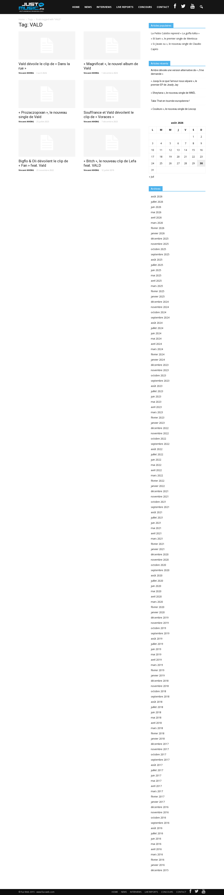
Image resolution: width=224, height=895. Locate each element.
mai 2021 (156, 528)
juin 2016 (156, 838)
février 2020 (157, 607)
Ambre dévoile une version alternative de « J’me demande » (177, 72)
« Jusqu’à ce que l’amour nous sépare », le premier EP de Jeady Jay (174, 83)
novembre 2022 (160, 433)
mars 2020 (157, 601)
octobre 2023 (158, 375)
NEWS (88, 7)
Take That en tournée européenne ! (170, 100)
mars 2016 (157, 854)
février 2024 (157, 354)
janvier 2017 (158, 801)
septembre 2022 (160, 443)
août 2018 (156, 701)
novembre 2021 (160, 496)
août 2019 (156, 638)
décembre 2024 (160, 301)
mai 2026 (156, 212)
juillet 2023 (157, 391)
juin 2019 (156, 649)
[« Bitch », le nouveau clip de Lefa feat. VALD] (112, 143)
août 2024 (156, 322)
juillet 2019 (157, 644)
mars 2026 (157, 222)
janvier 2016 (158, 865)
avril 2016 (156, 849)
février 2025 (157, 291)
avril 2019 (156, 659)
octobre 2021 (158, 501)
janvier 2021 (158, 549)
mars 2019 (157, 665)
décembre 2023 (160, 365)
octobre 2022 (158, 438)
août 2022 (156, 449)
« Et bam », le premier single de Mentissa (174, 38)
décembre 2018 (160, 680)
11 (161, 150)
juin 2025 (156, 270)
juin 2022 (156, 459)
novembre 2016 (160, 812)
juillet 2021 (157, 517)
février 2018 (157, 733)
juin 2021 (156, 522)
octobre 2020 (158, 565)
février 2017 (157, 796)
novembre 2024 (160, 307)
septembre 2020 (160, 570)
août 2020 (156, 575)
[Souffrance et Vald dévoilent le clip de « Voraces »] (112, 94)
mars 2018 (157, 728)
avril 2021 (156, 533)
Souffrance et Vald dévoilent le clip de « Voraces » (109, 114)
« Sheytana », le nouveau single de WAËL (173, 92)
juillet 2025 (157, 265)
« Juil (151, 176)
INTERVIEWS (104, 7)
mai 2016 (156, 844)
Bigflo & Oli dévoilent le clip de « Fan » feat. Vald (43, 163)
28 (185, 163)
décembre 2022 (160, 428)
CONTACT (163, 7)
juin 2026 (156, 207)
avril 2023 (156, 407)
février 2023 (157, 417)
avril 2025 (156, 280)
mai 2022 (156, 465)
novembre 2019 (160, 622)
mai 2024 (156, 338)
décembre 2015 (160, 870)
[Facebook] (190, 892)
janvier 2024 (158, 359)
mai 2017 (156, 780)
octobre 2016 (158, 817)
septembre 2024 (160, 317)
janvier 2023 (158, 422)
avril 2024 (156, 343)
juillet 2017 (157, 770)
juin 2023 (156, 396)
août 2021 (156, 512)
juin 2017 (156, 775)
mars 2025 (157, 286)
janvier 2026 (158, 233)
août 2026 (156, 196)
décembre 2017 (160, 744)
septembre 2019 (160, 633)
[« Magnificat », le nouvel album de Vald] (112, 45)
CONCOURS (145, 7)
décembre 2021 (160, 491)
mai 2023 (156, 401)
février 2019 (157, 670)
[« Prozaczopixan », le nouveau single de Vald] (47, 94)
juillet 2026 (157, 201)
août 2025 (156, 259)
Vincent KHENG (26, 73)
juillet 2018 (157, 707)
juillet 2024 (157, 328)
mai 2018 (156, 717)
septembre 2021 (160, 507)
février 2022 (157, 480)
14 (185, 150)
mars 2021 (157, 538)
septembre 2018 (160, 696)
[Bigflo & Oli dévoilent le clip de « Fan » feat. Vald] (47, 143)
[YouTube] (203, 892)
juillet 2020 (157, 580)
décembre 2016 (160, 807)
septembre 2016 (160, 822)
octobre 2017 (158, 754)
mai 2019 (156, 654)
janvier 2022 (158, 486)
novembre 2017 (160, 749)
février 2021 (157, 543)
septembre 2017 (160, 759)
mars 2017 (157, 791)
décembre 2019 (160, 617)
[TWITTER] (183, 7)
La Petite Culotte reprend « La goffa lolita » (175, 33)
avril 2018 (156, 722)
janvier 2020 (158, 612)
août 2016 (156, 828)
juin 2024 (156, 333)
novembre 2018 (160, 686)
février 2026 (157, 228)
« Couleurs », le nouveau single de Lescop (173, 109)
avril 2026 (156, 217)
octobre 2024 (158, 312)
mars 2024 (157, 349)
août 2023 (156, 386)
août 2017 (156, 765)
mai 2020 (156, 591)
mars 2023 (157, 412)
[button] (201, 7)
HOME (76, 7)
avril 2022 (156, 470)
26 (170, 163)
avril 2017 (156, 786)
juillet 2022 (157, 454)
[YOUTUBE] (192, 7)
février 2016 (157, 859)
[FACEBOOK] (175, 7)
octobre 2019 (158, 628)
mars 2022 (157, 475)
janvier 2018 (158, 738)
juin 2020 (156, 586)
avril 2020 (156, 596)
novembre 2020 (160, 559)
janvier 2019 (158, 675)
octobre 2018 (158, 691)
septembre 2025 (160, 254)
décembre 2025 (160, 238)
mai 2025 (156, 275)
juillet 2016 (157, 833)
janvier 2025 (158, 296)
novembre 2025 (160, 243)
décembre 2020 (160, 554)
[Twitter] (196, 892)
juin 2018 (156, 712)
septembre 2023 (160, 380)
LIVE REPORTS (124, 7)
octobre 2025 (158, 249)
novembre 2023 (160, 370)
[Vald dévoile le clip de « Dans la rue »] (47, 45)
